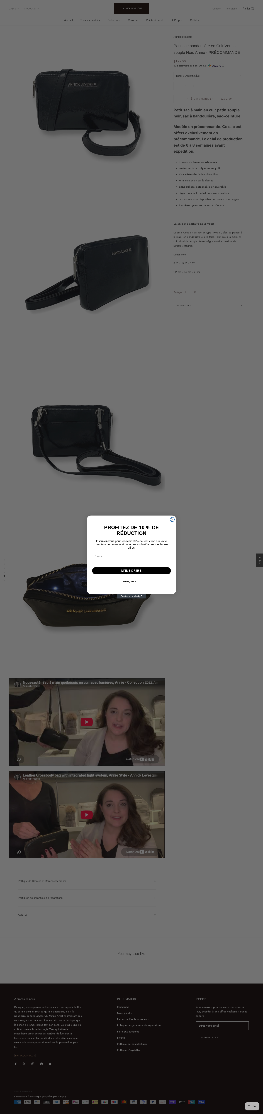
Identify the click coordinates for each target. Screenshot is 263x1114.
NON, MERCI (131, 581)
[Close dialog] (172, 519)
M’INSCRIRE (131, 570)
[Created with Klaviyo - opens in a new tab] (131, 596)
